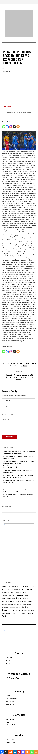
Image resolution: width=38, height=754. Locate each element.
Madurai (30, 601)
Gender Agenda (6, 598)
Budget (4, 589)
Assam (14, 586)
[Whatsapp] (3, 125)
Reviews (18, 607)
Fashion (26, 595)
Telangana (24, 613)
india (28, 598)
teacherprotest (6, 613)
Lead (17, 601)
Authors (19, 586)
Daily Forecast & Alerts (12, 678)
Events (9, 68)
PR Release (12, 607)
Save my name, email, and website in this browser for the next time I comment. (18, 413)
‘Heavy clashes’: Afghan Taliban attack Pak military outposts (19, 364)
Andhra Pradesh (6, 586)
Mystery (8, 660)
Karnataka (5, 601)
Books (32, 586)
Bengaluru (26, 586)
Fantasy (8, 663)
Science (6, 609)
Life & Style (23, 601)
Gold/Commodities (11, 698)
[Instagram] (10, 125)
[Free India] (19, 23)
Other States (17, 604)
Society (18, 610)
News (9, 106)
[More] (18, 125)
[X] (14, 125)
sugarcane (24, 610)
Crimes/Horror (10, 657)
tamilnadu (31, 610)
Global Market (10, 701)
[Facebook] (7, 125)
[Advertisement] (19, 88)
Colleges (4, 592)
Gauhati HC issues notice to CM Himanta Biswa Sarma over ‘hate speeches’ (19, 377)
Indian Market (10, 704)
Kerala (12, 601)
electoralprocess (6, 595)
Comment (11, 592)
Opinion (10, 604)
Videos (30, 613)
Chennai (21, 589)
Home (3, 68)
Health (14, 598)
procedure (5, 607)
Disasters (8, 681)
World (4, 616)
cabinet (16, 589)
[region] (19, 737)
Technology (15, 613)
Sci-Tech (25, 607)
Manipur (4, 604)
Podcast (24, 604)
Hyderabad (22, 598)
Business (10, 589)
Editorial (18, 592)
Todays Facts (10, 719)
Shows (12, 610)
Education (25, 592)
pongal (29, 604)
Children (29, 589)
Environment (17, 595)
